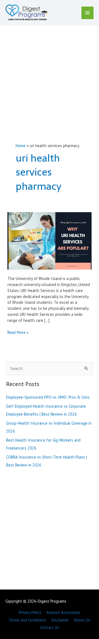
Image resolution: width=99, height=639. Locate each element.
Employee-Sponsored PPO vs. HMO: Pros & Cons (48, 397)
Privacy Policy (30, 612)
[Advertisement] (49, 77)
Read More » (18, 332)
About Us (82, 620)
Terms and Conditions (27, 620)
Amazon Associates (63, 612)
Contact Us (49, 627)
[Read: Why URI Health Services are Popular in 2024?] (49, 240)
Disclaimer (60, 620)
